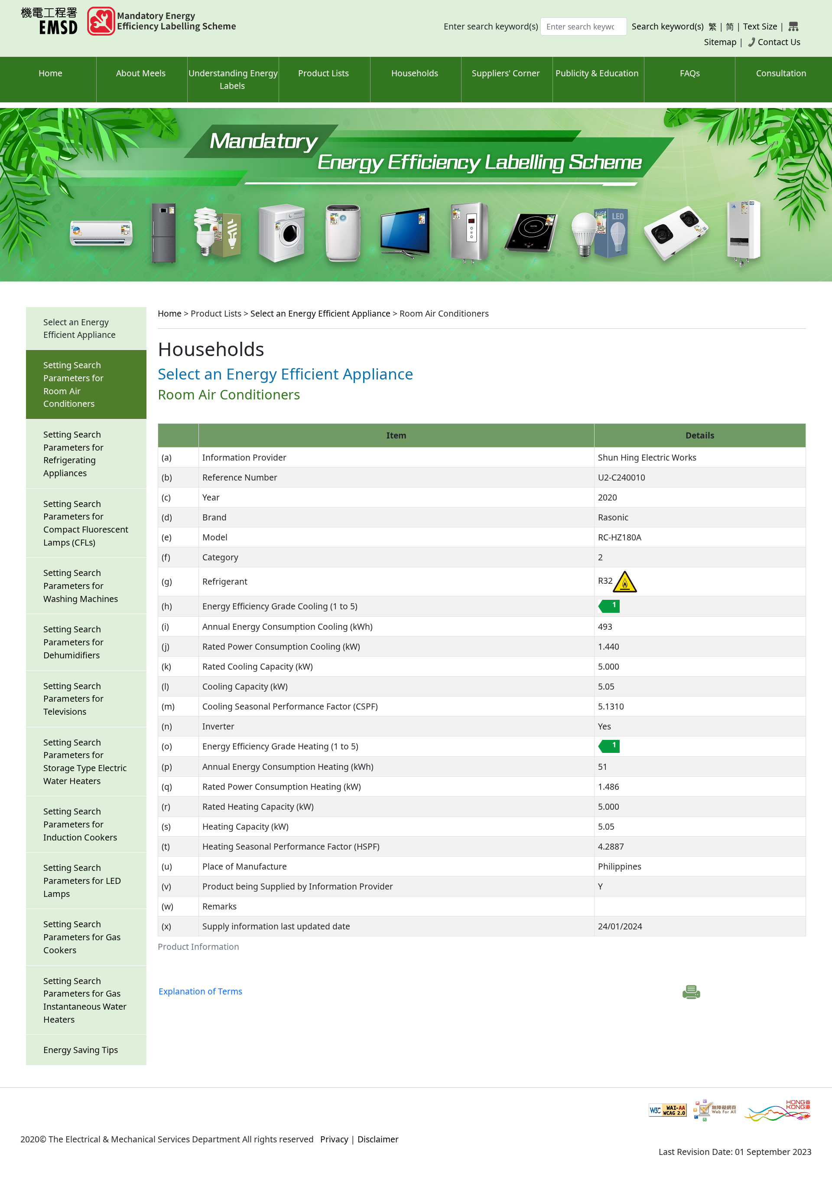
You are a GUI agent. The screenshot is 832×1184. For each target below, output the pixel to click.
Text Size (760, 26)
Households (414, 73)
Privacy (334, 1139)
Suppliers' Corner (506, 73)
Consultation (781, 73)
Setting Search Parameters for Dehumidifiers (73, 642)
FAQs (690, 73)
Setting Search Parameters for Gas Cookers (81, 936)
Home (50, 73)
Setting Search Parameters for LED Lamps (82, 880)
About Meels (141, 73)
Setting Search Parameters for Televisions (73, 698)
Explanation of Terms (200, 991)
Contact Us (779, 42)
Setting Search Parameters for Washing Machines (80, 585)
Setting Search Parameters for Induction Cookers (80, 824)
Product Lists (323, 73)
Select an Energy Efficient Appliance (320, 313)
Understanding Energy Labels (233, 79)
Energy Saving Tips (80, 1050)
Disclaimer (378, 1139)
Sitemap (720, 42)
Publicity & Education (597, 73)
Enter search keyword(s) (491, 26)
